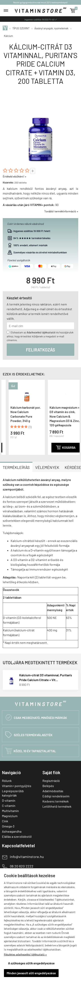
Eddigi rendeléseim (55, 796)
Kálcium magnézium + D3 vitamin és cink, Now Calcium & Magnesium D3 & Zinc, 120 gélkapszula (59, 416)
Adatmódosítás (52, 791)
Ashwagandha (11, 831)
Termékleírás (16, 467)
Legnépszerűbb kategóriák (13, 793)
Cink (5, 821)
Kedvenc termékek (55, 801)
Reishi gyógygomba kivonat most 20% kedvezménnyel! (40, 2)
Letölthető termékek (56, 806)
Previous (5, 416)
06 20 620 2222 (21, 866)
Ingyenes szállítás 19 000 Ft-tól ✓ (40, 19)
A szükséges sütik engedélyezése (31, 963)
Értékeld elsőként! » (14, 176)
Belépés (48, 786)
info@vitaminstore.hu (27, 856)
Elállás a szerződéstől (17, 836)
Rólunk (7, 781)
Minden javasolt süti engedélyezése (31, 973)
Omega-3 (8, 826)
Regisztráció (51, 781)
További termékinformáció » (61, 211)
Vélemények (47, 467)
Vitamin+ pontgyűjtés (16, 786)
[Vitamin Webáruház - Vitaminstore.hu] (6, 28)
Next (76, 416)
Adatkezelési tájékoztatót (41, 332)
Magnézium (9, 816)
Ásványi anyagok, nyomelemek (51, 28)
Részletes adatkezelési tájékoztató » (25, 954)
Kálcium (8, 35)
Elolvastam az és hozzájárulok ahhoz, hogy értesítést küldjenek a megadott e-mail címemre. (40, 336)
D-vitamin (8, 800)
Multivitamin (10, 811)
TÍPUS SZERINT (20, 28)
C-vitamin (8, 805)
